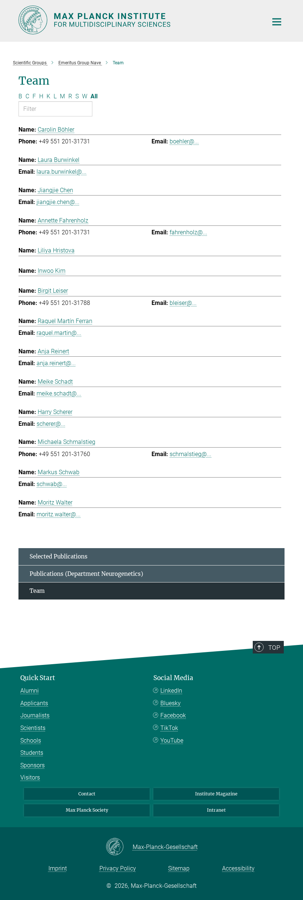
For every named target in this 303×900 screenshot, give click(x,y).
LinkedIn (171, 690)
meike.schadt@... (59, 393)
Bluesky (170, 703)
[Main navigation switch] (276, 21)
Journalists (35, 715)
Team (37, 590)
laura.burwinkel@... (61, 171)
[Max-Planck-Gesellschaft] (119, 847)
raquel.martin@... (59, 332)
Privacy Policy (117, 868)
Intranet (216, 810)
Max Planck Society (87, 810)
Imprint (57, 868)
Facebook (173, 715)
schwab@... (52, 484)
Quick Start (37, 678)
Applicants (34, 703)
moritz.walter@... (59, 514)
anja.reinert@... (56, 363)
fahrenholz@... (188, 232)
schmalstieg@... (190, 454)
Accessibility (238, 868)
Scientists (32, 727)
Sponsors (32, 765)
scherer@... (51, 423)
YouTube (171, 740)
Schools (30, 740)
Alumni (29, 690)
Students (31, 752)
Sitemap (179, 868)
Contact (86, 794)
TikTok (169, 727)
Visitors (30, 777)
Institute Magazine (216, 794)
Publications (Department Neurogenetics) (86, 573)
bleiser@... (183, 302)
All (94, 96)
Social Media (173, 678)
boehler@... (184, 141)
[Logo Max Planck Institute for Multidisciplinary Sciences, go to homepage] (138, 20)
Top (274, 647)
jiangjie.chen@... (58, 202)
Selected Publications (59, 556)
